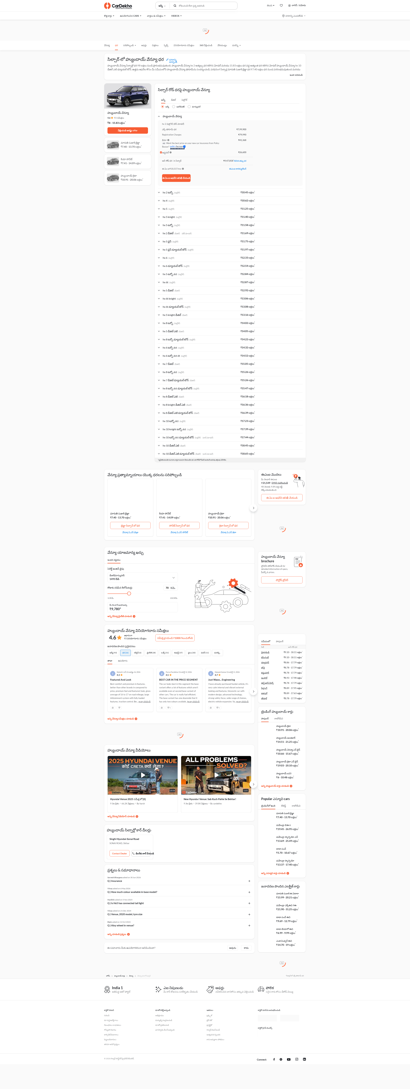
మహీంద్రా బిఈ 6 (283, 825)
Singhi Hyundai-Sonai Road (124, 838)
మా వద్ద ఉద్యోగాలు (111, 1020)
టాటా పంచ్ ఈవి (283, 917)
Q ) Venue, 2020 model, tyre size (124, 914)
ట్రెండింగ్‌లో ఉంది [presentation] (268, 805)
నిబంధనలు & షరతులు (112, 1025)
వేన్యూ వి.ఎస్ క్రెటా (228, 532)
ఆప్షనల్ (165, 152)
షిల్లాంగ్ (264, 688)
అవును (232, 947)
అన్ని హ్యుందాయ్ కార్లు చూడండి (275, 785)
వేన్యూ (107, 45)
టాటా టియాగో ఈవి (284, 929)
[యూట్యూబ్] (289, 1066)
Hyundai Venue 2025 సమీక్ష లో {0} (128, 799)
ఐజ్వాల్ (264, 693)
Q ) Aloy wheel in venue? (120, 925)
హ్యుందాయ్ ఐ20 (283, 773)
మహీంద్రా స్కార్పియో (285, 860)
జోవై (263, 667)
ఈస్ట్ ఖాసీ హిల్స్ (267, 683)
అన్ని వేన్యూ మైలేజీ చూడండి (119, 616)
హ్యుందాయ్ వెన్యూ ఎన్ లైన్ (288, 749)
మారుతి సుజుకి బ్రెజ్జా (119, 513)
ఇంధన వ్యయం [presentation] (113, 559)
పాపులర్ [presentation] (279, 641)
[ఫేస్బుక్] (274, 1066)
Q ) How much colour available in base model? (132, 891)
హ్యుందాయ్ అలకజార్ (285, 737)
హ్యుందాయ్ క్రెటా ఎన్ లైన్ (287, 761)
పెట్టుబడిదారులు (110, 1039)
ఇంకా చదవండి (296, 74)
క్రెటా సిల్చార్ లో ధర (228, 525)
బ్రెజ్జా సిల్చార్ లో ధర (130, 525)
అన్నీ (163, 99)
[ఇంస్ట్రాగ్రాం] (296, 1066)
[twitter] (281, 1066)
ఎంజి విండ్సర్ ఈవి (284, 940)
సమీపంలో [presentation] (265, 641)
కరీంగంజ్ (265, 657)
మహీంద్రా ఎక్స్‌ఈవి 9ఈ (286, 905)
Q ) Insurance (114, 880)
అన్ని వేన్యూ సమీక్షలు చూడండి (120, 718)
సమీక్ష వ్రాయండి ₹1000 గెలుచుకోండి (175, 637)
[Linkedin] (304, 1066)
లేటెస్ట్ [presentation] (283, 805)
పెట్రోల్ (184, 99)
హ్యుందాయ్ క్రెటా (216, 513)
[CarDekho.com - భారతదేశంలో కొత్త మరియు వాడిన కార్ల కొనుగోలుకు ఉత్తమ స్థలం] (118, 5)
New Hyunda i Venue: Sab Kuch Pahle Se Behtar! (210, 799)
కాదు (246, 947)
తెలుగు (269, 5)
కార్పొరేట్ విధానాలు (111, 1034)
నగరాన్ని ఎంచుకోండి (294, 15)
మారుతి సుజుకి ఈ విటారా (287, 893)
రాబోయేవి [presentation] (278, 718)
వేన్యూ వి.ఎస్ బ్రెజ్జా (130, 532)
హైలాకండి (265, 652)
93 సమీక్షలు (119, 118)
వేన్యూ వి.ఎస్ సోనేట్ (179, 532)
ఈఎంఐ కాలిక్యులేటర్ (237, 168)
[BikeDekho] (267, 1034)
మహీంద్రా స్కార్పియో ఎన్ (287, 837)
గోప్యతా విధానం (110, 1030)
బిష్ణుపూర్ (265, 672)
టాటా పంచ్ (281, 848)
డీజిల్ (173, 99)
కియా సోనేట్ (165, 513)
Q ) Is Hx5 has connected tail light (125, 903)
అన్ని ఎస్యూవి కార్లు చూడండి (273, 873)
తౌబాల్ (264, 698)
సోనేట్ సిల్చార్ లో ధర (179, 525)
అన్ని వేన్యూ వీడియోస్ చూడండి (121, 816)
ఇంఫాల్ (264, 678)
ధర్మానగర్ (265, 662)
